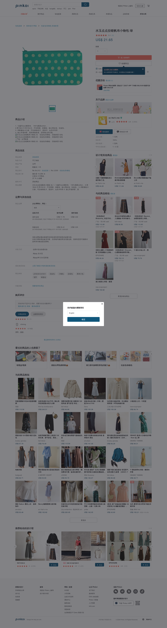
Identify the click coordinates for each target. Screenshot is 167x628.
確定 (83, 319)
